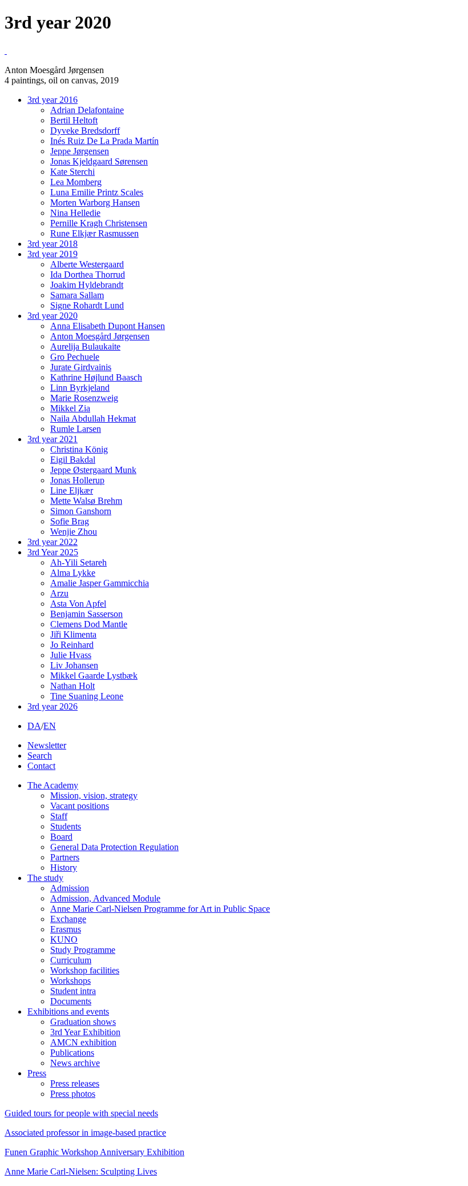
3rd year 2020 (52, 315)
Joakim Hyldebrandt (86, 285)
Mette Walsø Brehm (86, 501)
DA (34, 726)
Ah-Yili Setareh (78, 562)
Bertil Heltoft (74, 120)
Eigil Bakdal (72, 459)
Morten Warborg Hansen (95, 202)
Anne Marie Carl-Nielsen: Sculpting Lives (81, 1171)
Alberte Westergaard (87, 264)
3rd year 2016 (52, 100)
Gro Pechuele (74, 357)
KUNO (64, 939)
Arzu (59, 593)
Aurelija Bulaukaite (85, 346)
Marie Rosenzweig (84, 398)
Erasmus (65, 929)
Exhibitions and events (68, 1011)
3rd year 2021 (52, 439)
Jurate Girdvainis (80, 367)
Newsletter (46, 745)
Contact (41, 766)
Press (36, 1073)
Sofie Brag (69, 521)
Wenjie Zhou (73, 531)
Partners (64, 857)
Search (39, 755)
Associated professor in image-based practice (85, 1132)
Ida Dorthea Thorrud (87, 274)
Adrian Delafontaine (87, 110)
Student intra (73, 991)
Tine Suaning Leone (86, 696)
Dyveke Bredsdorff (85, 130)
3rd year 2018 (52, 244)
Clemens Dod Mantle (88, 624)
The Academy (52, 785)
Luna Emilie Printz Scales (96, 192)
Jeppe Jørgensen (79, 151)
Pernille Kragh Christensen (98, 223)
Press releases (74, 1083)
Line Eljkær (71, 490)
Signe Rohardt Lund (87, 305)
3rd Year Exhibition (85, 1032)
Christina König (79, 449)
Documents (70, 1001)
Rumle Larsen (75, 429)
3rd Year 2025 (52, 552)
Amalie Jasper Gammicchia (99, 583)
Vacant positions (79, 806)
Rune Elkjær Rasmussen (94, 233)
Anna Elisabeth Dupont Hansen (107, 326)
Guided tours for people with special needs (81, 1113)
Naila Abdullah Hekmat (93, 418)
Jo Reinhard (72, 645)
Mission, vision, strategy (94, 795)
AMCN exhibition (83, 1042)
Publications (72, 1052)
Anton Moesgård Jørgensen (100, 336)
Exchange (68, 919)
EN (49, 726)
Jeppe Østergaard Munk (93, 470)
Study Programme (82, 950)
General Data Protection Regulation (114, 847)
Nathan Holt (72, 686)
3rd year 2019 (52, 254)
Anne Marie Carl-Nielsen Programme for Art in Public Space (160, 908)
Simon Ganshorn (80, 511)
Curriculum (70, 960)
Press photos (72, 1094)
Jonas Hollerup (77, 480)
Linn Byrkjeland (80, 387)
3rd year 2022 (52, 542)
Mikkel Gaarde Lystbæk (94, 675)
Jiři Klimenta (73, 634)
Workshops (70, 980)
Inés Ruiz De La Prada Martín (104, 141)
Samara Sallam (77, 295)
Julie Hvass (70, 655)
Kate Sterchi (72, 172)
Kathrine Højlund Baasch (96, 377)
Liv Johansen (74, 665)
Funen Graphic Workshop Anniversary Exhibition (94, 1152)
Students (65, 826)
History (63, 867)
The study (45, 878)
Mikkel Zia (70, 408)
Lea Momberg (76, 182)
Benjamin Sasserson (86, 614)
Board (61, 837)
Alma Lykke (72, 573)
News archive (75, 1063)
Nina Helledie (75, 213)
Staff (58, 816)
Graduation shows (83, 1022)
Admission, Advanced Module (105, 898)
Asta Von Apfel (78, 603)
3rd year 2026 (52, 706)
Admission (69, 888)
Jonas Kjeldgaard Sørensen (99, 161)
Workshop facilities (84, 970)
